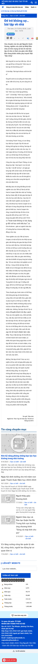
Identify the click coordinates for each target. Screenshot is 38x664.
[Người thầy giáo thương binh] (8, 498)
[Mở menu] (36, 2)
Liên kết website (11, 563)
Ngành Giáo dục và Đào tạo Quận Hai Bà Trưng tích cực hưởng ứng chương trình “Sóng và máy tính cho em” (26, 525)
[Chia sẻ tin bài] (10, 34)
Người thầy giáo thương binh (23, 497)
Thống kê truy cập (10, 575)
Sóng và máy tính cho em (14, 7)
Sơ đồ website (20, 651)
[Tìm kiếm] (32, 2)
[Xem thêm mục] (36, 7)
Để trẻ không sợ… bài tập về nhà (16, 22)
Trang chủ (4, 16)
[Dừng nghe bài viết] (32, 38)
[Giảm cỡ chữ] (14, 38)
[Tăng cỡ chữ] (23, 38)
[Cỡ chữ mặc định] (18, 38)
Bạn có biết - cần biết (17, 16)
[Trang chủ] (3, 7)
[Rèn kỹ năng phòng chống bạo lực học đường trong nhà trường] (19, 444)
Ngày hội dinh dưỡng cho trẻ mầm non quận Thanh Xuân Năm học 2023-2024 (18, 478)
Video (27, 7)
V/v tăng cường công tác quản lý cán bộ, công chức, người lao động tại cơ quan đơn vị (17, 547)
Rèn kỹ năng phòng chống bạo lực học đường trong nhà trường (19, 457)
